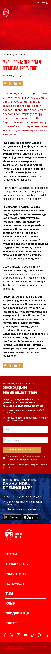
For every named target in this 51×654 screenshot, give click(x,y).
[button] (47, 12)
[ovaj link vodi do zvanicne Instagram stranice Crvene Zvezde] (18, 635)
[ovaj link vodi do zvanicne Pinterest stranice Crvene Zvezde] (39, 635)
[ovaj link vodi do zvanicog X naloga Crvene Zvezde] (12, 635)
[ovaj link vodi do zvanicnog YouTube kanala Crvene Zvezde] (25, 635)
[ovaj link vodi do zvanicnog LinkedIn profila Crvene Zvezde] (46, 635)
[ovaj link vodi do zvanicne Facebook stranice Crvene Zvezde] (5, 635)
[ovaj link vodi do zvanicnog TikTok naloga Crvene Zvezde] (32, 635)
